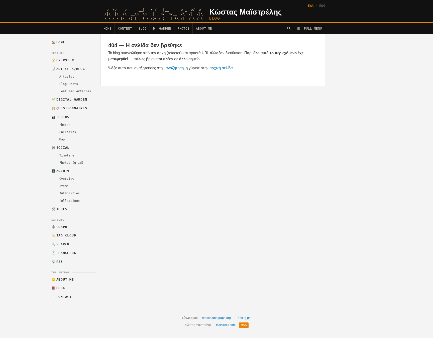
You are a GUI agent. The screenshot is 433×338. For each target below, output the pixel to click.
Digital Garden (69, 99)
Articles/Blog (68, 69)
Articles (66, 76)
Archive (62, 171)
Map (62, 139)
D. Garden (162, 28)
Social (60, 147)
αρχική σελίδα (221, 68)
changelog (64, 253)
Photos (184, 28)
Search (60, 244)
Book (58, 288)
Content (125, 28)
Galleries (67, 132)
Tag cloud (64, 235)
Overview (63, 60)
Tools (59, 209)
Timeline (66, 155)
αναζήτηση (175, 68)
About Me (204, 28)
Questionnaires (69, 108)
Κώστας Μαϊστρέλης (245, 12)
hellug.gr (244, 318)
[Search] (289, 28)
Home (108, 28)
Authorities (69, 193)
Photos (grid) (71, 162)
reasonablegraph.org (216, 318)
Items (64, 186)
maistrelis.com (226, 325)
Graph (59, 227)
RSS (57, 262)
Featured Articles (75, 91)
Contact (62, 297)
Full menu (309, 28)
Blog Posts (68, 84)
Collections (69, 201)
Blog (143, 28)
